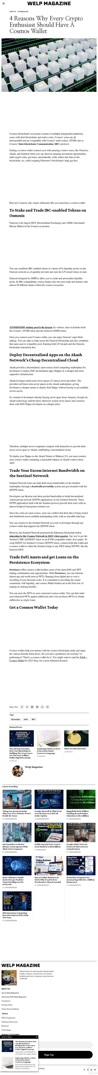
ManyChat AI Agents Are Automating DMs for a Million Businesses (80, 879)
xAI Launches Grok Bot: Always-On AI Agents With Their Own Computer (15, 846)
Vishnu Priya (41, 850)
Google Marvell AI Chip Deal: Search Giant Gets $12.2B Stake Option (48, 813)
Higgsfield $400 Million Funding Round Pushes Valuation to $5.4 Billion (77, 813)
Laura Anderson (11, 819)
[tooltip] (22, 707)
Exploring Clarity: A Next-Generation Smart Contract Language (49, 751)
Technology (22, 12)
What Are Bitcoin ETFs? (75, 748)
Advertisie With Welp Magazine (14, 997)
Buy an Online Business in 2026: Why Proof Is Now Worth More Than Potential (48, 879)
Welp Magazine (34, 767)
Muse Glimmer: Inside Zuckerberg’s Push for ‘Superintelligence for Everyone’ (13, 881)
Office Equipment (8, 1018)
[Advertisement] (49, 113)
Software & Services (10, 1022)
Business (5, 1026)
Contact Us (6, 1001)
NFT (33, 719)
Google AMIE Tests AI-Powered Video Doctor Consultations (77, 846)
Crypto (12, 12)
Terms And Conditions (10, 1009)
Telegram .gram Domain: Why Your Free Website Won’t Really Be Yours (17, 813)
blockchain (15, 719)
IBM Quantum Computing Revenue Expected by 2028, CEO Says (16, 915)
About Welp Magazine (10, 993)
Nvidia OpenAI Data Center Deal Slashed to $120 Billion (47, 845)
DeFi (26, 719)
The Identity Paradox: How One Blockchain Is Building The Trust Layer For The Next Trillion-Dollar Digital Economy (21, 753)
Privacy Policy (7, 1005)
